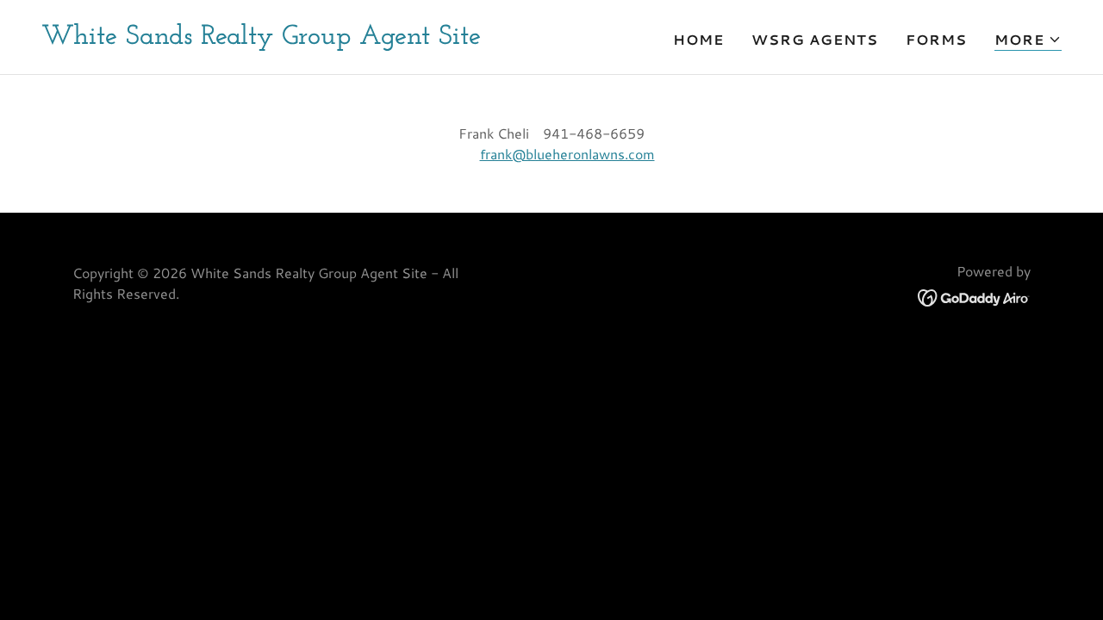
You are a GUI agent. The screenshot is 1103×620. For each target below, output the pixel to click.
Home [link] (698, 39)
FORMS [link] (936, 39)
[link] (261, 38)
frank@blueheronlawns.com (567, 154)
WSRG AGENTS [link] (814, 39)
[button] (1028, 40)
